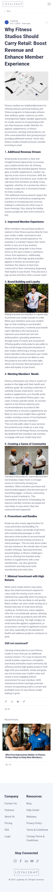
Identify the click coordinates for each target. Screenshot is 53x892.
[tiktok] (37, 861)
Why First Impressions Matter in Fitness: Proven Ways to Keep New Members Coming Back (25, 756)
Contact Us (11, 803)
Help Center (32, 810)
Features (9, 810)
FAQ (7, 829)
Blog (28, 803)
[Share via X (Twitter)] (12, 701)
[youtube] (32, 861)
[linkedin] (26, 861)
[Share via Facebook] (6, 701)
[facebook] (20, 861)
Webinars (31, 816)
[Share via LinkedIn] (18, 701)
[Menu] (49, 4)
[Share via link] (24, 701)
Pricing (8, 823)
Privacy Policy (34, 823)
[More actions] (46, 22)
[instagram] (15, 861)
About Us (10, 816)
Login (8, 836)
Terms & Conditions (37, 829)
